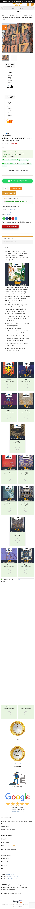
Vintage (9, 212)
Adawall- (19, 15)
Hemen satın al (9, 193)
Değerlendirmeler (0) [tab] (9, 242)
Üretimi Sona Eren (8, 15)
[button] (2, 5)
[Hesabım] (28, 4)
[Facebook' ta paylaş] (6, 218)
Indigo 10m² (28, 15)
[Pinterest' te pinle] (12, 218)
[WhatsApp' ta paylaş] (3, 218)
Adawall (8, 214)
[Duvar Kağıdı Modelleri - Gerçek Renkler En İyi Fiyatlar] (16, 4)
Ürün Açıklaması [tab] (8, 238)
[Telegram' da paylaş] (16, 218)
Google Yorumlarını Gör (17, 811)
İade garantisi (17, 765)
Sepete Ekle (16, 188)
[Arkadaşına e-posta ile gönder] (9, 218)
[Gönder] (31, 8)
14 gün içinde (17, 763)
